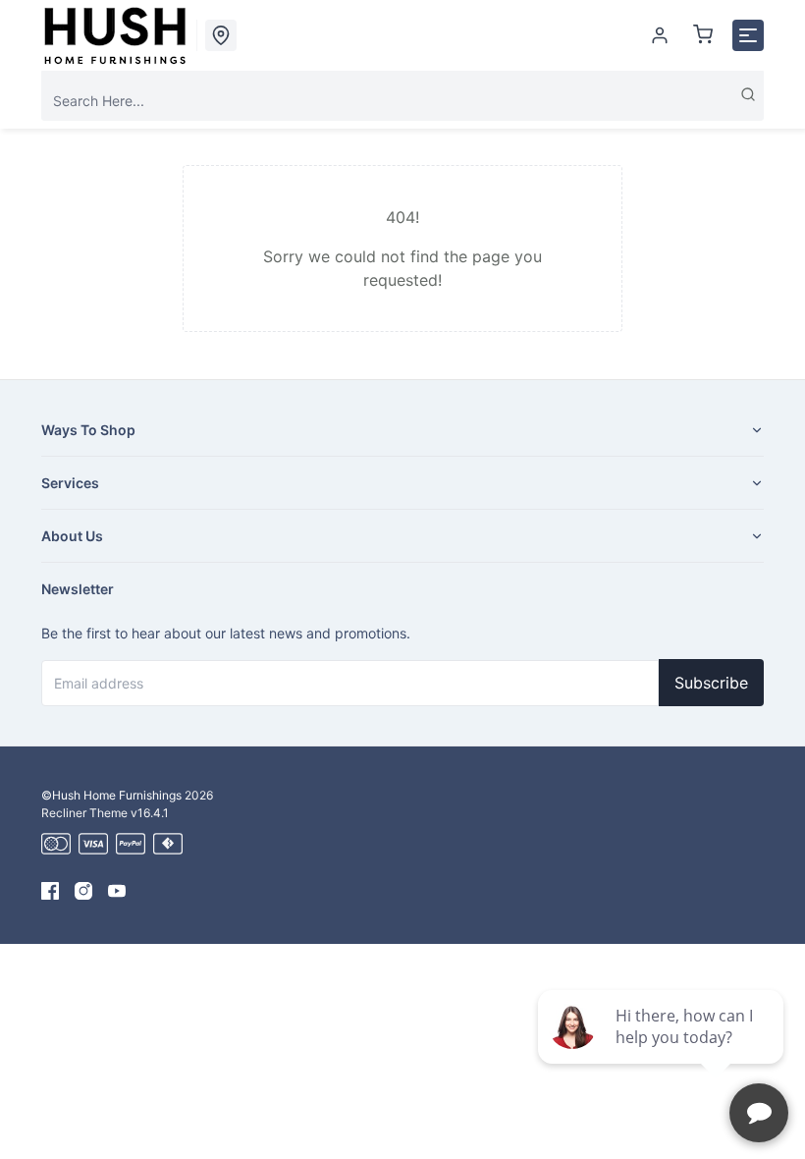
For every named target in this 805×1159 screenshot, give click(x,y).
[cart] (703, 35)
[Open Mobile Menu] (748, 35)
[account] (660, 35)
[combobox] (402, 101)
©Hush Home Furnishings (111, 795)
